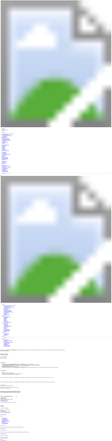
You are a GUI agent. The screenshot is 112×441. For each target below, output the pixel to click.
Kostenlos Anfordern (3, 428)
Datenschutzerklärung (5, 158)
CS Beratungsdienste (5, 142)
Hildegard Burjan (4, 153)
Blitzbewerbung (4, 149)
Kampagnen (3, 162)
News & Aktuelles (4, 161)
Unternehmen (4, 152)
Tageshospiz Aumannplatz (5, 138)
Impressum (3, 159)
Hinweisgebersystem (5, 423)
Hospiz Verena (6, 309)
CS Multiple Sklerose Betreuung (6, 140)
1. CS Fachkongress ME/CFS (6, 154)
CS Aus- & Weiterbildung (5, 150)
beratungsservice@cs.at (4, 437)
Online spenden (4, 165)
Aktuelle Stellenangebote (7, 316)
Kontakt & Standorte (5, 157)
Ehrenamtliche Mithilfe (5, 420)
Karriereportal (4, 145)
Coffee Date (3, 146)
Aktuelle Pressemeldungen (5, 421)
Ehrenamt (5, 319)
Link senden (2, 405)
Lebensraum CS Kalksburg (6, 139)
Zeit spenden (4, 166)
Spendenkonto (6, 344)
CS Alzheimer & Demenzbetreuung (7, 135)
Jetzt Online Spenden (3, 414)
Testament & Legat (4, 168)
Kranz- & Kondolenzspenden (8, 340)
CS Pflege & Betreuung (5, 134)
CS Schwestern (6, 323)
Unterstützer (3, 156)
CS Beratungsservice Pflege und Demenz (9, 305)
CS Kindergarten (6, 312)
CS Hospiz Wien (4, 136)
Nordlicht (3, 143)
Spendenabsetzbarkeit (5, 171)
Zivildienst (3, 148)
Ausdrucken (2, 406)
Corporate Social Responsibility (6, 167)
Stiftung (5, 327)
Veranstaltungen (4, 419)
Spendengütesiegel (4, 169)
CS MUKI (3, 141)
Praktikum (3, 147)
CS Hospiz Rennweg (7, 308)
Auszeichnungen (6, 334)
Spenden (3, 132)
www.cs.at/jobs (2, 400)
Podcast (3, 163)
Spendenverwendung (5, 170)
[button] (0, 303)
